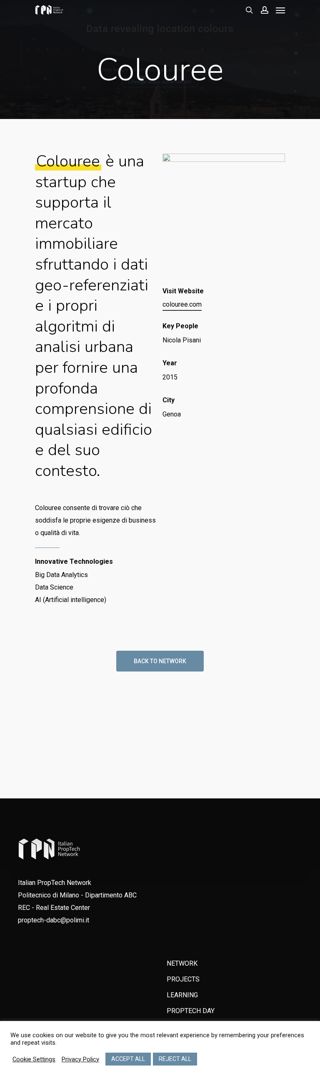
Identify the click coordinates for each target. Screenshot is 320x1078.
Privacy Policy (80, 1059)
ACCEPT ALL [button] (128, 1059)
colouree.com (182, 304)
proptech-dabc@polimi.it (53, 920)
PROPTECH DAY (191, 1011)
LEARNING (182, 995)
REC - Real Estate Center (54, 908)
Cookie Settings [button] (33, 1059)
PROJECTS (183, 979)
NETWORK (182, 963)
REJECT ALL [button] (175, 1059)
